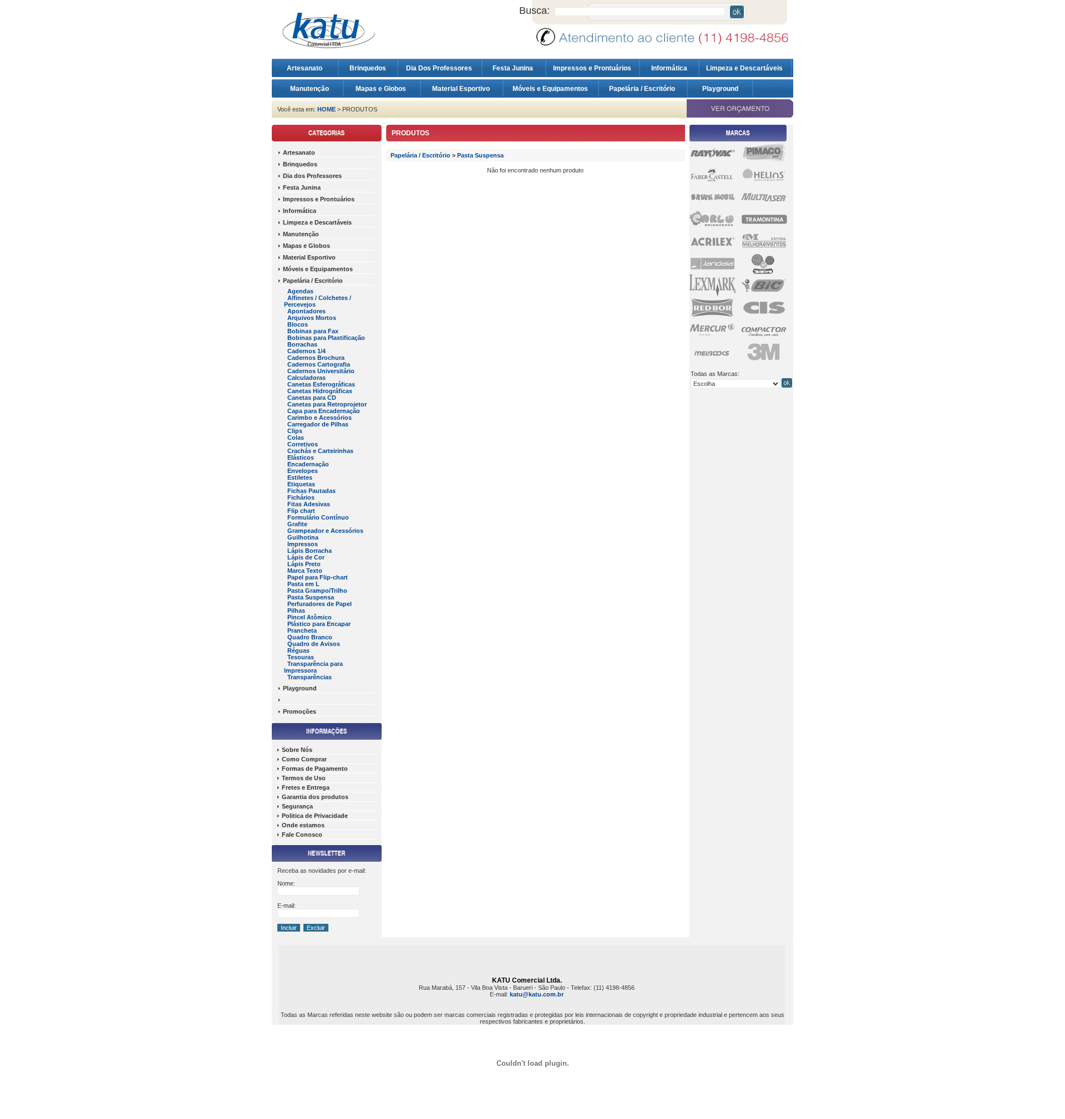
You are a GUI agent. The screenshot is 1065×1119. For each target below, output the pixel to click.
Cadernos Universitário (320, 371)
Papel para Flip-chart (317, 577)
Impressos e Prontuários (593, 68)
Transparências (309, 677)
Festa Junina (514, 68)
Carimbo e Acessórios (319, 417)
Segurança (297, 806)
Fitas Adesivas (308, 504)
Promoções (299, 711)
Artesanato (307, 68)
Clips (294, 431)
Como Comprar (304, 759)
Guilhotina (302, 537)
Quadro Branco (309, 637)
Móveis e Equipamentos (551, 89)
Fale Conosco (302, 834)
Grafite (297, 524)
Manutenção (309, 89)
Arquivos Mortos (311, 317)
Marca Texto (304, 570)
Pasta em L (303, 584)
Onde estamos (303, 825)
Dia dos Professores (312, 175)
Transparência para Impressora (313, 667)
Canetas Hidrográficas (319, 391)
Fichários (301, 497)
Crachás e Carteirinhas (320, 450)
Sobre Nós (297, 749)
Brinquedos (367, 68)
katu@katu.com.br (537, 994)
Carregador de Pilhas (317, 424)
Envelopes (302, 470)
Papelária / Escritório (643, 89)
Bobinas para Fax (312, 331)
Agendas (300, 291)
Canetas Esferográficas (321, 384)
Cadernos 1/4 (306, 351)
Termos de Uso (304, 778)
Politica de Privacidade (315, 815)
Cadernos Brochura (315, 357)
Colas (295, 437)
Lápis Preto (304, 564)
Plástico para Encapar (319, 623)
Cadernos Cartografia (318, 364)
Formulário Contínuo (318, 517)
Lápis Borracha (309, 550)
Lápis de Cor (305, 557)
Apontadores (306, 311)
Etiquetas (301, 484)
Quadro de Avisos (313, 643)
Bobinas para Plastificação (326, 337)
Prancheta (302, 630)
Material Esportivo (461, 89)
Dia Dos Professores (440, 68)
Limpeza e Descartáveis (745, 68)
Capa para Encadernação (323, 411)
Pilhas (296, 610)
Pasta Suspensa (310, 597)
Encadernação (308, 464)
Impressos (302, 544)
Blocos (297, 324)
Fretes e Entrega (305, 787)
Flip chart (301, 510)
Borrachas (302, 344)
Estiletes (299, 477)
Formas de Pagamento (315, 768)
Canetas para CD (311, 397)
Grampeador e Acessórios (325, 530)
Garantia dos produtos (315, 797)
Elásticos (300, 457)
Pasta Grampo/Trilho (317, 590)
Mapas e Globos (382, 89)
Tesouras (300, 657)
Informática (669, 68)
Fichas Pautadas (311, 490)
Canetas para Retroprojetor (327, 404)
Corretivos (302, 444)
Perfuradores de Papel (319, 604)
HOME (326, 109)
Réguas (298, 650)
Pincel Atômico (309, 617)
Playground (720, 89)
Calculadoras (306, 377)
